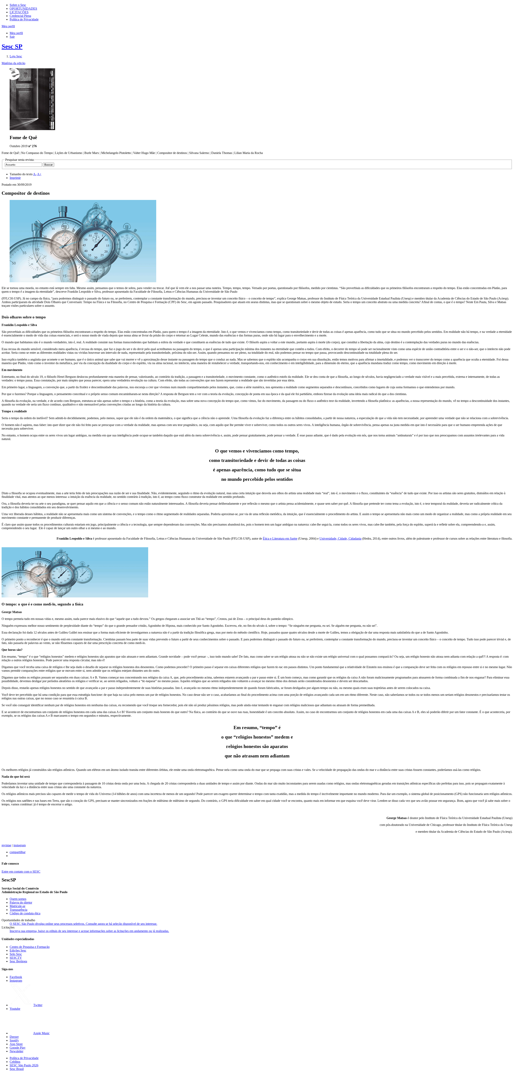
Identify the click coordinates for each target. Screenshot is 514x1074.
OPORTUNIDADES (23, 8)
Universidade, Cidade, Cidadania (340, 538)
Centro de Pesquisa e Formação (30, 947)
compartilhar (17, 852)
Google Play (17, 1047)
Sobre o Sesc (18, 5)
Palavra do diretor (21, 902)
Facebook (16, 977)
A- (35, 174)
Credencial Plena (20, 15)
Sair (12, 36)
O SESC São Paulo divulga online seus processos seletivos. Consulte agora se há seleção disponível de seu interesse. (83, 923)
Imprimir (15, 177)
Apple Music (41, 1033)
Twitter (37, 1005)
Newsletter (16, 1051)
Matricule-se (17, 906)
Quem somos (18, 899)
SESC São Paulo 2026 (24, 1065)
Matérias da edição (13, 63)
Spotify (14, 1040)
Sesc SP (12, 46)
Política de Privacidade (24, 19)
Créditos (15, 1061)
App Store (16, 1044)
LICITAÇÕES (19, 12)
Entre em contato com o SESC (21, 871)
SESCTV (16, 957)
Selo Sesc (16, 954)
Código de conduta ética (25, 913)
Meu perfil (16, 33)
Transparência (18, 909)
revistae (6, 845)
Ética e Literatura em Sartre (280, 538)
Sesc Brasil (17, 1069)
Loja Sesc (16, 56)
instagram (19, 845)
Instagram (16, 980)
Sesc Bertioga (18, 961)
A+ (39, 174)
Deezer (14, 1036)
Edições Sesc (18, 950)
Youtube (15, 1008)
